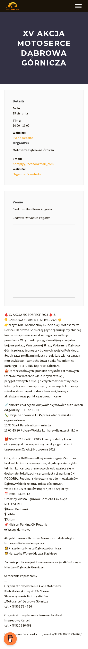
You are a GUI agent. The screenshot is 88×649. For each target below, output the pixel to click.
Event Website (23, 138)
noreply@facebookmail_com (33, 164)
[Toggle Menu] (78, 6)
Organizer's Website (27, 174)
